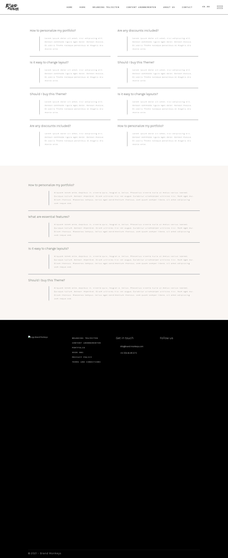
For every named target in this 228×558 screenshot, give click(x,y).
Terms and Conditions (86, 362)
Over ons (78, 352)
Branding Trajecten (85, 338)
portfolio (78, 347)
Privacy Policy (82, 357)
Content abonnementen (86, 343)
